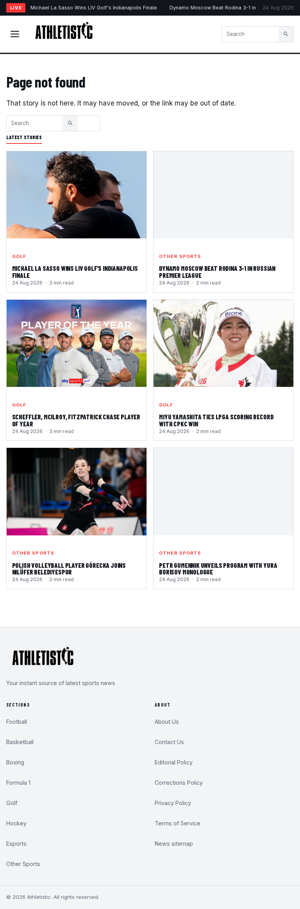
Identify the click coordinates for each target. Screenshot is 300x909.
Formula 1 (18, 782)
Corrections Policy (179, 782)
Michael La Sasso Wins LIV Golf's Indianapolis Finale (93, 8)
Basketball (20, 742)
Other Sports (180, 256)
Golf (19, 256)
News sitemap (174, 843)
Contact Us (169, 742)
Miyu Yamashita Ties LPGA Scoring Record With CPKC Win (216, 420)
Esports (16, 843)
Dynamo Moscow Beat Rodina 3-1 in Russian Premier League (217, 271)
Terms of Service (177, 823)
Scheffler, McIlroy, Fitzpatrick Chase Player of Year (76, 420)
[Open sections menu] (14, 34)
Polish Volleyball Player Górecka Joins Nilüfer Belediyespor (69, 568)
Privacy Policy (173, 803)
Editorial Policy (174, 762)
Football (16, 721)
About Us (167, 721)
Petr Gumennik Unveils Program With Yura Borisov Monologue (218, 568)
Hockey (16, 823)
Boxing (15, 762)
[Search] (286, 34)
